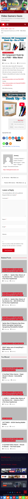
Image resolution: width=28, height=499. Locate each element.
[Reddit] (10, 136)
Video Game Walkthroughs (9, 370)
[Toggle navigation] (7, 24)
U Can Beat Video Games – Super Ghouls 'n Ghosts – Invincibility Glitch (13, 376)
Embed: (11, 127)
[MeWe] (19, 136)
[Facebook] (3, 136)
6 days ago (6, 329)
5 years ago (6, 63)
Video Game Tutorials (18, 271)
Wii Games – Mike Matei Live (11, 177)
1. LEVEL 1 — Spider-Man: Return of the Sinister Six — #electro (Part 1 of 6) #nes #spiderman (13, 276)
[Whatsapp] (3, 142)
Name (4, 219)
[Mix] (22, 136)
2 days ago (6, 448)
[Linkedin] (13, 136)
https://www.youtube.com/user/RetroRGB (13, 79)
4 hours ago (7, 380)
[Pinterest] (16, 136)
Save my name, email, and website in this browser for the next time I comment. (12, 244)
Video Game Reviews (7, 271)
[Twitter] (7, 136)
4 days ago (6, 305)
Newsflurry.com (5, 457)
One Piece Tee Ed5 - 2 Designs (9, 464)
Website (4, 234)
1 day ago (6, 281)
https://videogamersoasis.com (11, 169)
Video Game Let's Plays (8, 52)
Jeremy (14, 63)
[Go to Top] (25, 492)
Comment (5, 198)
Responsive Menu (25, 11)
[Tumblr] (7, 142)
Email (4, 227)
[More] (10, 142)
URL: (12, 124)
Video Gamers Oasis (11, 16)
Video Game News (18, 269)
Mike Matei (20, 120)
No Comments (22, 63)
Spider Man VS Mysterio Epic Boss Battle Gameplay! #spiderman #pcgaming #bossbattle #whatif (13, 325)
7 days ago (6, 351)
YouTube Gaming (15, 146)
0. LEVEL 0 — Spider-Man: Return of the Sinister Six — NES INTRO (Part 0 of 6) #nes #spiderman (13, 301)
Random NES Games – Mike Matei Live (14, 182)
